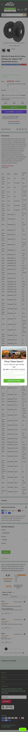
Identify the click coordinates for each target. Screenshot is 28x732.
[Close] (25, 348)
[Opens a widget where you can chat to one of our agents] (23, 729)
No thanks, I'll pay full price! (14, 384)
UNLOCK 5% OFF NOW (14, 380)
